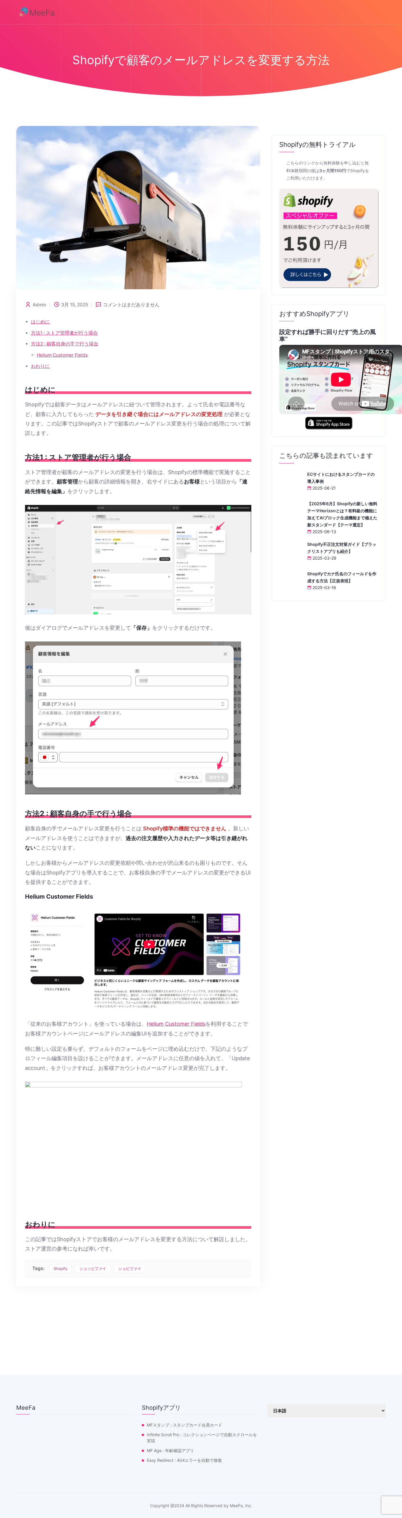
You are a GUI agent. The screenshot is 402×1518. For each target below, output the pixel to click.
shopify (60, 1268)
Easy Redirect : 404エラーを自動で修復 (184, 1460)
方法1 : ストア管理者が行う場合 (64, 333)
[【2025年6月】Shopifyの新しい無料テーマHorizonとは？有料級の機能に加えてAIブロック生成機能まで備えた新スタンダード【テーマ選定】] (291, 511)
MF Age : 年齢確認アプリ (170, 1450)
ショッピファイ (92, 1268)
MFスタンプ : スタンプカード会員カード (184, 1424)
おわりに (40, 366)
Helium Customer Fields (62, 355)
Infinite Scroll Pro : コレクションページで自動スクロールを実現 (202, 1437)
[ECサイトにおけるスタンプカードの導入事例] (291, 482)
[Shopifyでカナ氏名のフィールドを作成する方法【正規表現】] (291, 581)
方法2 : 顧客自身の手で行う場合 (64, 344)
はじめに (40, 322)
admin (39, 304)
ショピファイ (129, 1268)
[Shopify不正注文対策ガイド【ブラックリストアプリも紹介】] (291, 552)
